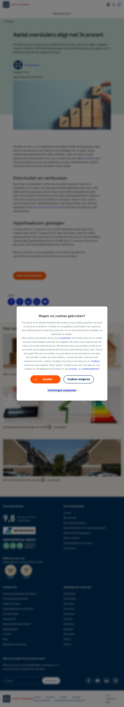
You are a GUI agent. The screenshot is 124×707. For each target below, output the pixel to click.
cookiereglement (90, 368)
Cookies (95, 361)
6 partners (65, 337)
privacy (73, 368)
